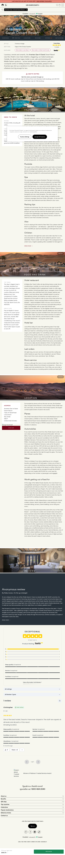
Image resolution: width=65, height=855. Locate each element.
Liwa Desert (9, 26)
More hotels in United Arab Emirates (40, 50)
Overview (5, 38)
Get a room (60, 38)
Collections (4, 807)
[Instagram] (26, 832)
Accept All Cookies (39, 136)
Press (25, 841)
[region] (32, 133)
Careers (33, 841)
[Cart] (59, 5)
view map (11, 427)
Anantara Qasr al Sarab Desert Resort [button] (15, 9)
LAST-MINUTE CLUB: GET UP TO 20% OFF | (32, 1)
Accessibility (44, 841)
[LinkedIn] (34, 832)
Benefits (3, 799)
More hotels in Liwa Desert (22, 50)
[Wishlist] (57, 5)
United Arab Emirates (21, 26)
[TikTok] (39, 832)
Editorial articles (6, 813)
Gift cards (37, 841)
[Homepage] (32, 5)
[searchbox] (46, 9)
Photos (17, 38)
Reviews (38, 38)
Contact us (4, 815)
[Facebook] (30, 832)
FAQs (22, 841)
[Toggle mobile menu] (62, 5)
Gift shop (4, 801)
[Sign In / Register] (2, 5)
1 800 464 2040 (38, 789)
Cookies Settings (24, 136)
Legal (19, 841)
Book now (49, 851)
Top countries (5, 804)
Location (27, 38)
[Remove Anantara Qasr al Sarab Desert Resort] (26, 10)
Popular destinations (7, 810)
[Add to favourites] (3, 32)
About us (3, 796)
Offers (48, 38)
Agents (29, 841)
